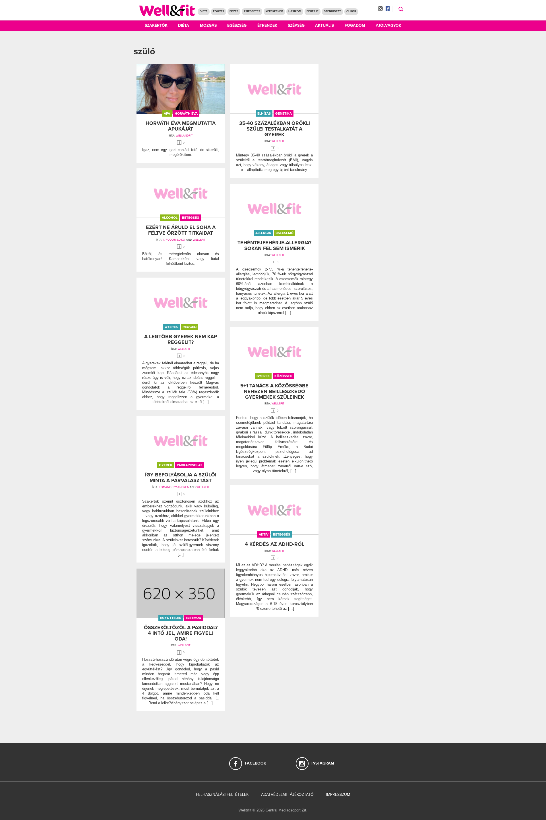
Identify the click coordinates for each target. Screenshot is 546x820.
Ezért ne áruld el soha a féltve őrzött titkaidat (181, 230)
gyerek (171, 327)
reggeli (190, 327)
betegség (190, 218)
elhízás (264, 113)
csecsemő (284, 233)
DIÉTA (204, 11)
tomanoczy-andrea (174, 487)
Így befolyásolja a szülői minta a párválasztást (180, 478)
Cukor (351, 11)
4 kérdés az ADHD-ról (274, 544)
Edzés (233, 11)
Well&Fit (278, 141)
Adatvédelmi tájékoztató (287, 794)
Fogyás (218, 11)
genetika (283, 113)
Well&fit (199, 239)
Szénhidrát (332, 11)
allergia (263, 233)
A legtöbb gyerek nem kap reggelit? (180, 339)
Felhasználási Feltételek (222, 794)
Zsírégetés (252, 11)
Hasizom (294, 11)
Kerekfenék (274, 11)
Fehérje (312, 11)
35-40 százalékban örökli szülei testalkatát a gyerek (274, 129)
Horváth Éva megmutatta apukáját (181, 126)
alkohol (169, 218)
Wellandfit (184, 135)
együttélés (170, 618)
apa (167, 113)
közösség (283, 376)
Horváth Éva (186, 113)
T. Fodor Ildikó (174, 239)
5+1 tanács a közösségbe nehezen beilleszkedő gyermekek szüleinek (274, 391)
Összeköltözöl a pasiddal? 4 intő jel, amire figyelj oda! (181, 633)
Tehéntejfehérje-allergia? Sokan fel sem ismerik (274, 245)
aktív (263, 534)
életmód (193, 618)
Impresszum (338, 794)
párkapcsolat (189, 465)
